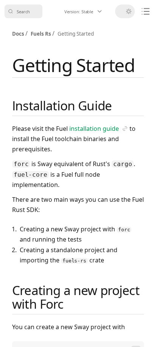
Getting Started (73, 65)
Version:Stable (87, 13)
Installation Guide (62, 105)
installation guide (98, 129)
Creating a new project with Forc (75, 297)
